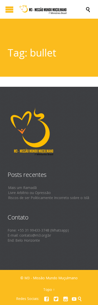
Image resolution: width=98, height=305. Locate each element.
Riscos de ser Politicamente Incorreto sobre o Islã (48, 197)
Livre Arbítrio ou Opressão (29, 192)
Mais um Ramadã (22, 187)
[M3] (51, 9)
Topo (47, 289)
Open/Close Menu (9, 9)
